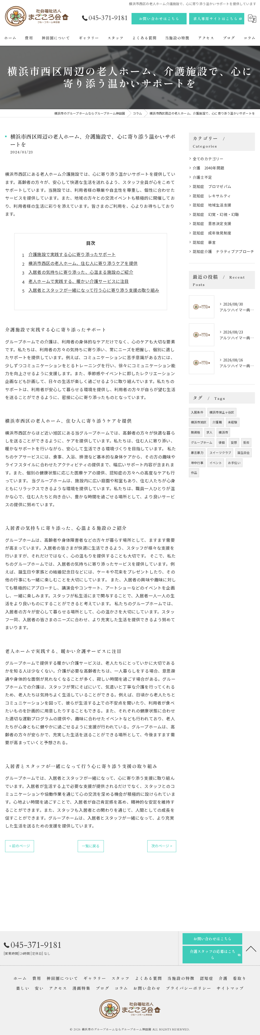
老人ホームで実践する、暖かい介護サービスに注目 (78, 281)
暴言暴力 (197, 452)
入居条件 (197, 412)
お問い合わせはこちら (159, 18)
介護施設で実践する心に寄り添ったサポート (72, 254)
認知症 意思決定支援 (212, 223)
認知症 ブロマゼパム (212, 186)
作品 (194, 472)
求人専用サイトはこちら (215, 18)
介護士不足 (202, 177)
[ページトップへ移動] (251, 948)
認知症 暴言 (204, 242)
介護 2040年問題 (208, 167)
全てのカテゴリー (208, 158)
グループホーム (201, 442)
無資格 (195, 432)
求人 (209, 432)
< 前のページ (19, 845)
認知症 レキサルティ (212, 195)
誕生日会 (243, 452)
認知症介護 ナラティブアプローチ (223, 251)
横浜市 (223, 432)
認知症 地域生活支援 (212, 205)
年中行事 (197, 462)
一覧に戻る (91, 845)
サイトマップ (230, 988)
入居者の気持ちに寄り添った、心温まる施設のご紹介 (80, 272)
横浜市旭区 (198, 422)
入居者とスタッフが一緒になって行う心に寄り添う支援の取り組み (93, 290)
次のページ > (161, 845)
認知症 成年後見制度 (212, 232)
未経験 (232, 422)
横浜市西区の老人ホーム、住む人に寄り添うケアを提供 (83, 263)
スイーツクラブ (220, 452)
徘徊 (222, 442)
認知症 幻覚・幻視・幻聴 (216, 214)
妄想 (234, 442)
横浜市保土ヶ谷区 (221, 412)
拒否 (246, 442)
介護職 (217, 422)
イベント (215, 462)
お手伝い (234, 462)
